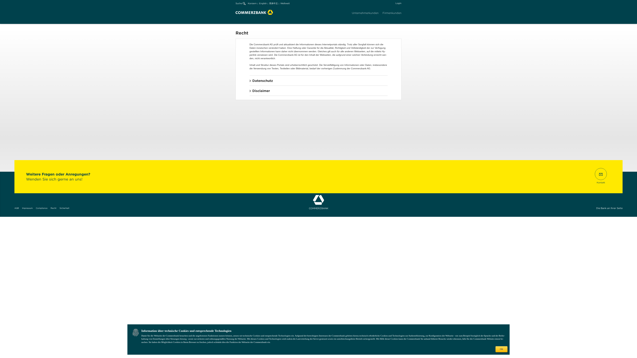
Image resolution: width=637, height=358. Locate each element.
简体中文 (273, 3)
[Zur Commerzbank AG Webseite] (254, 12)
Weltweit (285, 3)
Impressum (27, 208)
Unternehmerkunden (365, 13)
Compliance (41, 208)
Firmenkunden (392, 13)
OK (501, 349)
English (263, 3)
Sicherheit (64, 208)
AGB (16, 208)
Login (398, 3)
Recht (53, 208)
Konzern (252, 3)
